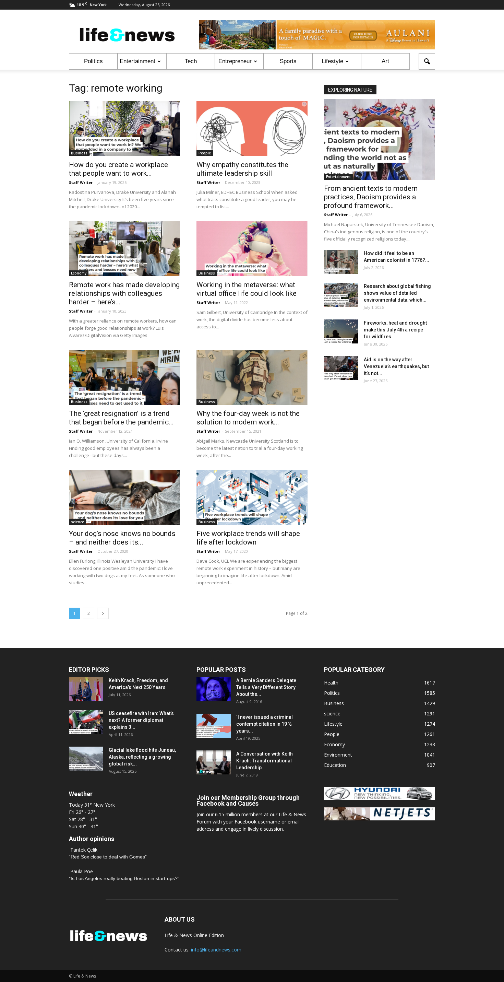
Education (335, 765)
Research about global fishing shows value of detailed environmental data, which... (397, 293)
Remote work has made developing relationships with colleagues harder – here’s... (124, 293)
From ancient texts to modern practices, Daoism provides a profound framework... (371, 197)
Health (331, 682)
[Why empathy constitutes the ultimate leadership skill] (252, 128)
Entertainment (137, 61)
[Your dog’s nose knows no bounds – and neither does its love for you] (124, 497)
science (77, 521)
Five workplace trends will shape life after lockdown (248, 537)
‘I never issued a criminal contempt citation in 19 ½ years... (264, 724)
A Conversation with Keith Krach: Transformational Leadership (264, 760)
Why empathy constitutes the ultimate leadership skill (242, 169)
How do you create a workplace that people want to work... (118, 169)
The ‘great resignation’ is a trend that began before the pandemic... (121, 417)
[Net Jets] (379, 818)
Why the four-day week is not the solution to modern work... (248, 417)
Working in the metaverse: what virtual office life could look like (246, 289)
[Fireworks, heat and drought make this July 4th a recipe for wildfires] (341, 331)
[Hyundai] (379, 798)
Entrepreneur (235, 61)
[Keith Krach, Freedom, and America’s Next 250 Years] (86, 689)
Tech (191, 61)
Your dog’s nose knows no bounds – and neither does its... (122, 537)
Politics (93, 61)
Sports (288, 61)
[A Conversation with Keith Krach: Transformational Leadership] (213, 762)
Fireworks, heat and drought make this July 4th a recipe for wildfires (395, 329)
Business (79, 153)
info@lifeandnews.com (216, 949)
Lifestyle (332, 61)
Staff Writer (81, 182)
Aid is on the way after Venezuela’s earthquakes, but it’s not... (396, 366)
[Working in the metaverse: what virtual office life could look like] (252, 248)
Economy (78, 273)
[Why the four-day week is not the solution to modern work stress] (252, 377)
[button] (427, 61)
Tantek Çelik (83, 849)
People (205, 153)
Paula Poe (81, 871)
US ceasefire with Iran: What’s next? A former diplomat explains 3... (141, 720)
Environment (338, 754)
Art (385, 61)
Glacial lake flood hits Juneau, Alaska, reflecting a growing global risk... (142, 757)
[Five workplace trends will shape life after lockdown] (252, 497)
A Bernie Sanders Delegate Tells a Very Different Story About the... (266, 687)
